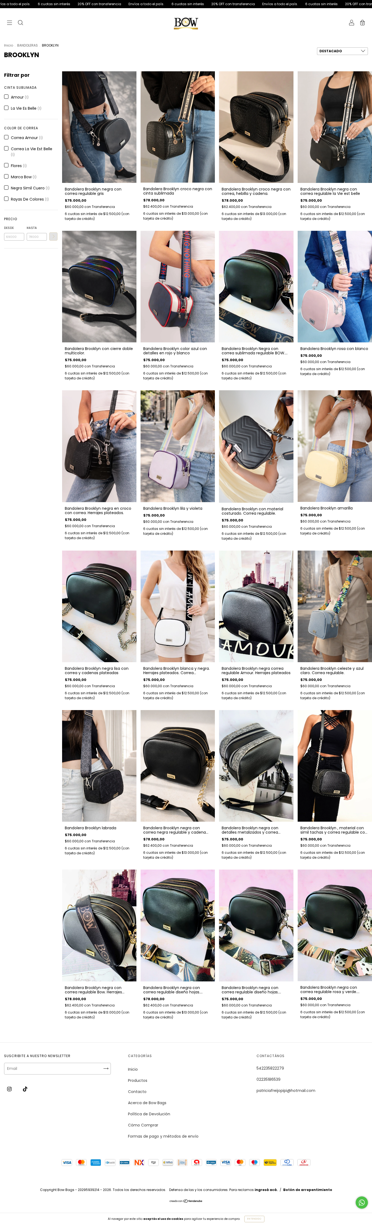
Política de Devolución (149, 1114)
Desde (9, 228)
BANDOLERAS (27, 45)
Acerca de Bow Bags (147, 1103)
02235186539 (268, 1079)
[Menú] (9, 23)
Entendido (254, 1218)
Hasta (32, 228)
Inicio (8, 45)
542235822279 (270, 1068)
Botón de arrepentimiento (307, 1189)
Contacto (137, 1091)
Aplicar (53, 236)
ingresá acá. (266, 1189)
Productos (137, 1080)
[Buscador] (20, 23)
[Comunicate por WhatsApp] (362, 1202)
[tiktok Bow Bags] (25, 1089)
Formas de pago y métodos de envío (163, 1136)
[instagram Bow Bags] (10, 1089)
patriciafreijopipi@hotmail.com (286, 1090)
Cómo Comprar (143, 1125)
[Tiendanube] (186, 1201)
